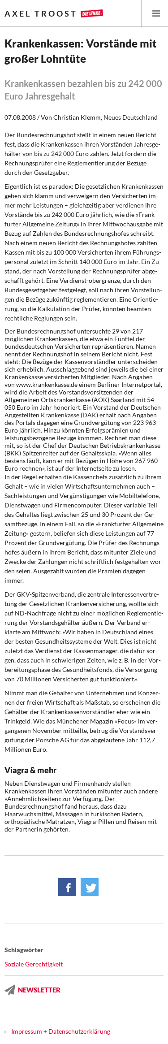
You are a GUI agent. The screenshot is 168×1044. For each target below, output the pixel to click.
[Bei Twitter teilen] (90, 887)
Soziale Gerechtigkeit (33, 964)
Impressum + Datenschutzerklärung (60, 1031)
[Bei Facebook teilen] (67, 887)
